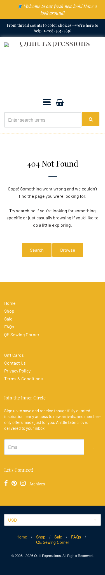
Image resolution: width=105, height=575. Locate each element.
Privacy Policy (17, 370)
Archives (37, 483)
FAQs (9, 326)
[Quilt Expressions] (52, 67)
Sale (8, 318)
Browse (67, 250)
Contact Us (15, 362)
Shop (9, 310)
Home (10, 303)
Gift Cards (14, 355)
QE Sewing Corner (21, 334)
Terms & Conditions (23, 378)
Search (37, 250)
